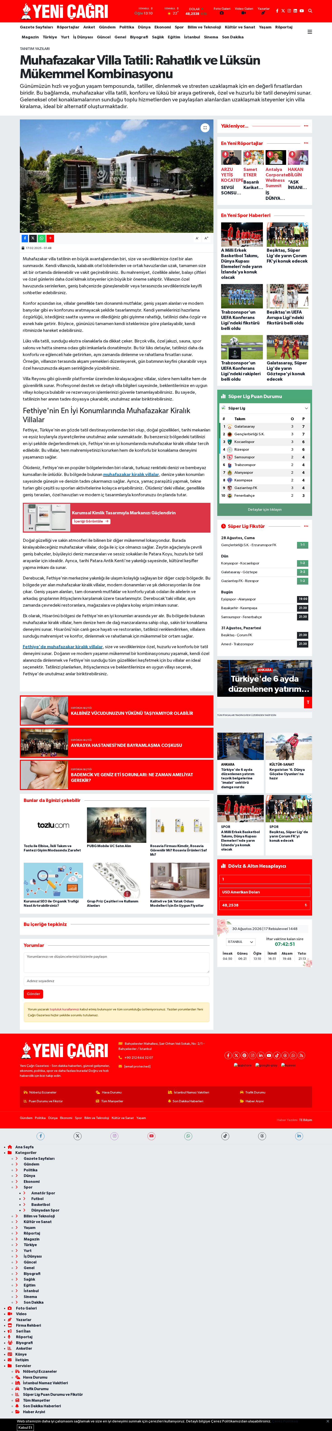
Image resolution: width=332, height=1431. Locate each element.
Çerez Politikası (285, 1421)
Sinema (211, 37)
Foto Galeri (26, 1308)
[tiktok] (225, 1136)
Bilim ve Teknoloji (204, 27)
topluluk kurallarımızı (65, 1009)
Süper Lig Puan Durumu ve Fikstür (53, 1394)
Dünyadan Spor (45, 1210)
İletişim (22, 1360)
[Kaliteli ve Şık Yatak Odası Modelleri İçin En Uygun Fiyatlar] (180, 880)
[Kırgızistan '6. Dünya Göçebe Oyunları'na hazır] (289, 746)
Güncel (104, 37)
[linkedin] (299, 1136)
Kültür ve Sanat (240, 27)
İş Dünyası (83, 37)
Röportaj (283, 27)
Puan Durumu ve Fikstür (46, 1101)
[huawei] (288, 1065)
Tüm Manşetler (112, 1101)
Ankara (227, 764)
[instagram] (114, 1136)
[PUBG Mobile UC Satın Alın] (116, 825)
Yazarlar (23, 1320)
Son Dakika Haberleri (188, 1101)
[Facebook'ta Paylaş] (25, 238)
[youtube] (151, 1136)
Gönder (33, 994)
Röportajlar (68, 27)
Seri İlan (22, 1331)
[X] (236, 1055)
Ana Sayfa (24, 1147)
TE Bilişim (305, 1120)
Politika (126, 27)
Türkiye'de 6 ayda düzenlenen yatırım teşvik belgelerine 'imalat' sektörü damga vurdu (237, 778)
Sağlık (158, 37)
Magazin (30, 37)
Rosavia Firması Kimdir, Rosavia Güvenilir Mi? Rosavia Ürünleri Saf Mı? (178, 850)
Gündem (107, 27)
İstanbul (192, 37)
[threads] (262, 1136)
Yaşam (265, 27)
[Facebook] (228, 1055)
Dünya (144, 27)
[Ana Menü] (310, 32)
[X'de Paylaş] (33, 238)
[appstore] (243, 1065)
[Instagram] (252, 1055)
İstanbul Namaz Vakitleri (191, 1092)
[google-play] (266, 1065)
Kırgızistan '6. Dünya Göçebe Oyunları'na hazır (287, 774)
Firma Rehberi (28, 1325)
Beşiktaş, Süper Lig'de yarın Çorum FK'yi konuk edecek (288, 836)
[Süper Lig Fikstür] (306, 526)
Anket (89, 27)
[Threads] (285, 1055)
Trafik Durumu (255, 1092)
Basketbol (40, 1205)
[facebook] (40, 1136)
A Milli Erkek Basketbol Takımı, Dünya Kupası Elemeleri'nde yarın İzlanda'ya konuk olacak (240, 840)
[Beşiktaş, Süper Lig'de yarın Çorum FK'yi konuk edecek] (289, 808)
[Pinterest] (244, 1055)
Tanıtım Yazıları (35, 49)
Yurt (65, 37)
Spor (179, 27)
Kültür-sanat (281, 764)
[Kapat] (329, 1421)
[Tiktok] (277, 1055)
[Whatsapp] (293, 1055)
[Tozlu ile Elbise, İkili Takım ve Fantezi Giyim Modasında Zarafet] (53, 825)
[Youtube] (269, 1055)
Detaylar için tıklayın (265, 510)
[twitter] (78, 1136)
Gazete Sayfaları (36, 27)
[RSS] (301, 1055)
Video (21, 1314)
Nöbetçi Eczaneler (42, 1092)
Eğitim (174, 37)
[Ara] (310, 11)
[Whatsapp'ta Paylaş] (42, 238)
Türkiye (50, 37)
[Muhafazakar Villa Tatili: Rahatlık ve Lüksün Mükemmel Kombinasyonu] (116, 176)
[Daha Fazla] (50, 238)
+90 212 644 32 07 (138, 1057)
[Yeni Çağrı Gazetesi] (65, 11)
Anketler (23, 1348)
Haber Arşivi (255, 1101)
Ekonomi (162, 27)
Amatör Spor (43, 1193)
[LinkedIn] (260, 1055)
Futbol (37, 1199)
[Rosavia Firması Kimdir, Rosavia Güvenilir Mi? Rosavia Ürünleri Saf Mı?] (180, 825)
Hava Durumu (112, 1092)
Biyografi (139, 37)
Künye (21, 1354)
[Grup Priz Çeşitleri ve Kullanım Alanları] (116, 880)
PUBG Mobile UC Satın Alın (109, 846)
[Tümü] (306, 126)
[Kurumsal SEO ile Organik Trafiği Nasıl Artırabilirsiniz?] (53, 880)
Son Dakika (233, 37)
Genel (120, 37)
